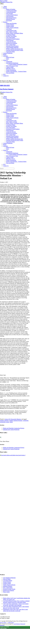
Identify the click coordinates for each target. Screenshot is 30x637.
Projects (5, 7)
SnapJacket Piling (10, 51)
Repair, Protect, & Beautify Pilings (14, 33)
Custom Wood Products (12, 15)
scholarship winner (4, 422)
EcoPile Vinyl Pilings (11, 36)
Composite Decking (11, 41)
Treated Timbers (10, 24)
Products (5, 22)
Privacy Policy (3, 622)
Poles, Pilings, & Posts (11, 32)
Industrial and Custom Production (11, 429)
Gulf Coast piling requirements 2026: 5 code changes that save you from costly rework (16, 607)
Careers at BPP (10, 67)
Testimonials (9, 61)
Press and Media (10, 73)
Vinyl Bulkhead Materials (9, 577)
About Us (5, 60)
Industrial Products (7, 586)
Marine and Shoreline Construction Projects (13, 428)
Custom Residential (11, 12)
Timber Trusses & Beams (12, 27)
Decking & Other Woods (9, 589)
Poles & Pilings (7, 579)
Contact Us (6, 75)
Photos (4, 54)
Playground (9, 20)
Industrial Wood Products (12, 46)
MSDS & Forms (10, 57)
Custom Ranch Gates (11, 30)
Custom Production (7, 53)
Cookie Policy (11, 622)
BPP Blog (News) (10, 68)
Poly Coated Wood (10, 44)
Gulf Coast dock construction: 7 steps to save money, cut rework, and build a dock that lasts (16, 604)
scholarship (25, 420)
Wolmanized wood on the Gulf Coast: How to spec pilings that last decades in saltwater (15, 610)
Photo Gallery (6, 592)
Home (5, 6)
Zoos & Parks (9, 13)
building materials (4, 420)
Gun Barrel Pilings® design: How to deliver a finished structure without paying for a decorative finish (16, 601)
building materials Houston (15, 420)
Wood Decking (10, 40)
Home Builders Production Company (18, 64)
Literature (5, 56)
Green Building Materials (12, 47)
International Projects (11, 17)
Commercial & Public (11, 10)
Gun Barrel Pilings (10, 34)
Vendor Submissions (11, 70)
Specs (7, 58)
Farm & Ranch (9, 16)
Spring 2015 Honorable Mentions (13, 419)
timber (11, 422)
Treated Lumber (10, 26)
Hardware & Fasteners (11, 43)
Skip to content (3, 0)
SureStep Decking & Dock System (14, 50)
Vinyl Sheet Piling (10, 37)
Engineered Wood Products (12, 39)
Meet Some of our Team (12, 65)
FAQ (4, 74)
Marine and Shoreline (11, 23)
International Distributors (12, 63)
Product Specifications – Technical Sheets (16, 71)
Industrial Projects (10, 19)
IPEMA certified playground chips (14, 48)
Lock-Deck (9, 29)
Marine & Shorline (10, 9)
